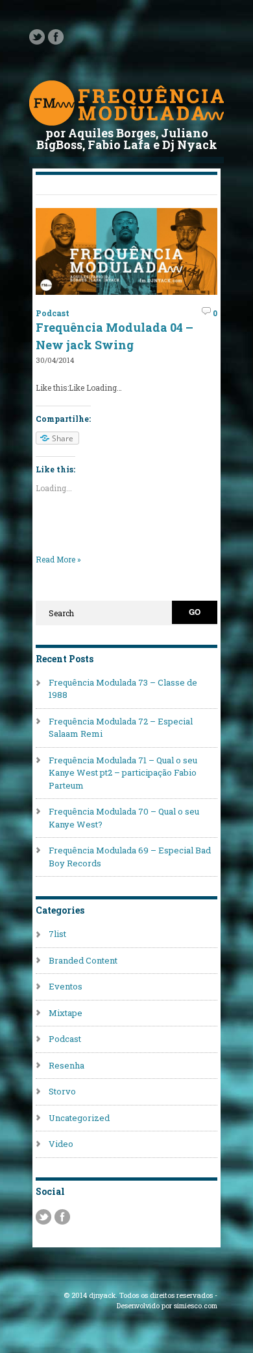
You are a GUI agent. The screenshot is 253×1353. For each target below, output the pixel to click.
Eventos (65, 986)
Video (61, 1144)
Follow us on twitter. (37, 37)
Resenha (66, 1065)
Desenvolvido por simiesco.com (167, 1305)
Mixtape (65, 1013)
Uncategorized (79, 1118)
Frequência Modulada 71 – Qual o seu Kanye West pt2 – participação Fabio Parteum (123, 772)
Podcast (52, 313)
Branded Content (83, 960)
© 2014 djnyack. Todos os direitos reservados (138, 1295)
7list (57, 934)
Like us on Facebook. (56, 37)
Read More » (58, 559)
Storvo (62, 1091)
